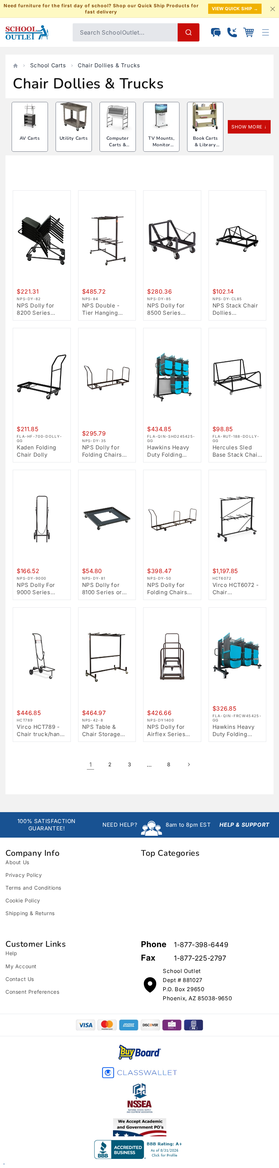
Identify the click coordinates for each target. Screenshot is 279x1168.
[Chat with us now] (215, 32)
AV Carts (30, 138)
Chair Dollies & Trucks (109, 65)
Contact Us (19, 979)
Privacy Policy (23, 875)
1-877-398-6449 (201, 945)
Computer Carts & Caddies (117, 144)
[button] (248, 32)
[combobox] (136, 32)
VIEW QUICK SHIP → (235, 8)
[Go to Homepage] (35, 32)
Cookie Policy (22, 900)
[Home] (15, 65)
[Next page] (189, 764)
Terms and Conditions (33, 888)
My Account (21, 966)
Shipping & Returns (30, 913)
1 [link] (90, 764)
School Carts (48, 65)
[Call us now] (232, 32)
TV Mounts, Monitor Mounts (161, 144)
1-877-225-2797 (200, 958)
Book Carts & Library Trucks (205, 144)
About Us (17, 862)
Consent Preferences (32, 992)
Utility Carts (74, 138)
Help (11, 953)
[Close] (272, 8)
